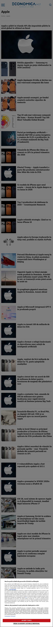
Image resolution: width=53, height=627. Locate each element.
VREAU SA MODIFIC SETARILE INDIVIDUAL (26, 623)
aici (26, 597)
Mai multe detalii (12, 589)
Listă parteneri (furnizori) (10, 616)
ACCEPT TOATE (26, 620)
